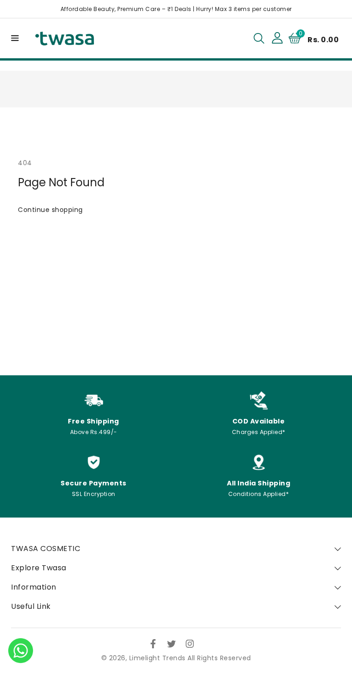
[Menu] (13, 38)
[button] (13, 37)
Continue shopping (50, 209)
